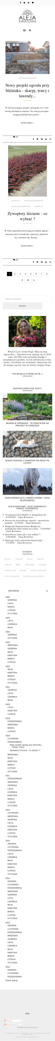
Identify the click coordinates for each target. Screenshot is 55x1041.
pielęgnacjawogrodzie (34, 200)
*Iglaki (30, 559)
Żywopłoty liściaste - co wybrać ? (27, 216)
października (15, 721)
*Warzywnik (30, 565)
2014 (8, 878)
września (13, 645)
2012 (8, 967)
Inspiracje (15, 200)
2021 (8, 687)
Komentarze (12, 1025)
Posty (9, 1021)
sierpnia (12, 600)
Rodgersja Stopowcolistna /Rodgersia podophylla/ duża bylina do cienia (22, 527)
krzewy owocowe (38, 570)
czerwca (12, 624)
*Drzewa (19, 559)
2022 (8, 666)
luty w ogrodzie (12, 576)
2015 (8, 841)
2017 (8, 776)
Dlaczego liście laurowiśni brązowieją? (23, 540)
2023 (8, 642)
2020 (8, 704)
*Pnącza (8, 565)
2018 (8, 736)
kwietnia (12, 655)
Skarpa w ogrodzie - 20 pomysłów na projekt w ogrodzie (27, 424)
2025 (8, 618)
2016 (8, 810)
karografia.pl (33, 1037)
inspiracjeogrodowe (27, 78)
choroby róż (10, 570)
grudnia (12, 844)
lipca (10, 603)
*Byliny (8, 559)
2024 (8, 632)
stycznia (12, 614)
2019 (8, 718)
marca (11, 607)
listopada (13, 739)
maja (10, 628)
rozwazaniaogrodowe (21, 206)
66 (28, 280)
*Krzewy (40, 559)
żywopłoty (38, 206)
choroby (43, 565)
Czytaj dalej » (27, 123)
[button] (13, 29)
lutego (11, 610)
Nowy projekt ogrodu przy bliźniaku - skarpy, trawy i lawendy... (27, 90)
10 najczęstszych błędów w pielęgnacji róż (25, 514)
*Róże (17, 565)
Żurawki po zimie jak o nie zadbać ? (22, 534)
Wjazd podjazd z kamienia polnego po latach (27, 461)
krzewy (23, 570)
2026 (8, 597)
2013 (8, 923)
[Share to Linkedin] (47, 139)
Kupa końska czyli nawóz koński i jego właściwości (27, 499)
